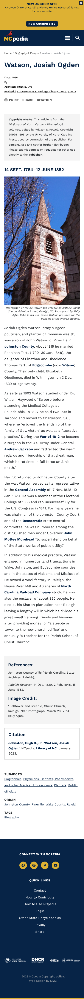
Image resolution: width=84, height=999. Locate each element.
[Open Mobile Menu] (67, 37)
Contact (40, 890)
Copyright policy (53, 976)
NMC (53, 980)
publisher (35, 154)
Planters (60, 785)
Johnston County (19, 346)
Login (40, 911)
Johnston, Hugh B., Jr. (18, 86)
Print (14, 100)
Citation (44, 100)
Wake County (56, 804)
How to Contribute (39, 897)
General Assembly (30, 490)
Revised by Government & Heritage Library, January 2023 (40, 91)
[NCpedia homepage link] (16, 36)
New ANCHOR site (42, 23)
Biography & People (26, 53)
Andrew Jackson (18, 449)
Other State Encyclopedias (40, 918)
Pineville (38, 804)
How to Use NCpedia (40, 904)
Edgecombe (41, 365)
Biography (11, 817)
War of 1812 (50, 437)
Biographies (13, 779)
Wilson (68, 365)
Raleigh (72, 804)
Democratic (32, 521)
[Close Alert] (81, 3)
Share (27, 100)
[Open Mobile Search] (76, 37)
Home (8, 53)
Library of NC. (47, 748)
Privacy (39, 925)
